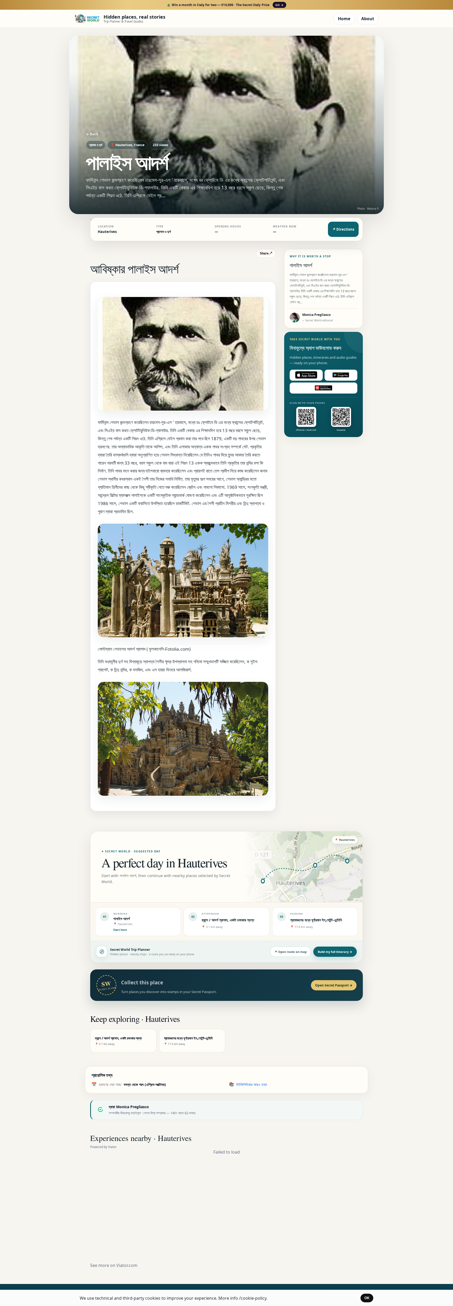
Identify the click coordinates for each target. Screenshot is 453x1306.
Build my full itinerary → (335, 952)
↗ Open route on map (290, 952)
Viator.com (126, 1265)
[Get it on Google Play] (341, 374)
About (367, 19)
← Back (92, 134)
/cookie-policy (252, 1298)
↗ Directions (343, 229)
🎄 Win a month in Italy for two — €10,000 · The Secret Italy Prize (225, 5)
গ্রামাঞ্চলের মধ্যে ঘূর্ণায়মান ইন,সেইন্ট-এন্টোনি (316, 919)
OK (366, 1298)
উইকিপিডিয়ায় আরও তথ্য (251, 1084)
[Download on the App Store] (306, 374)
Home (344, 19)
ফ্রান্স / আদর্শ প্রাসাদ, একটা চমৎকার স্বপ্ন (228, 919)
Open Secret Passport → (333, 985)
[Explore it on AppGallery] (323, 387)
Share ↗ (266, 253)
